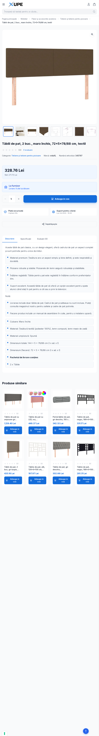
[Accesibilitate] (86, 731)
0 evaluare (27, 150)
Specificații (25, 239)
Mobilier (24, 19)
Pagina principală (9, 19)
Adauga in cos (14, 430)
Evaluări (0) (42, 239)
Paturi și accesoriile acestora (44, 19)
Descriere (9, 239)
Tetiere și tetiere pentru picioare (74, 19)
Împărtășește (51, 224)
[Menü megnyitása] (3, 4)
